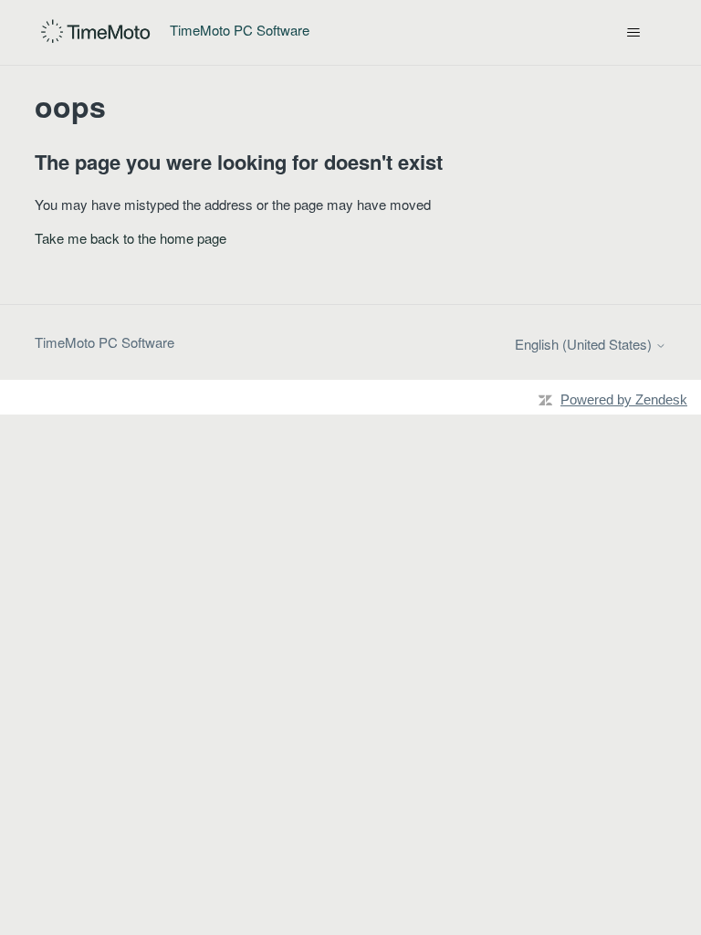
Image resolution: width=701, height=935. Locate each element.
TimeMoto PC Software (104, 342)
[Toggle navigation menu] (634, 32)
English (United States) (585, 344)
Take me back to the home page (130, 237)
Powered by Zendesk (623, 399)
